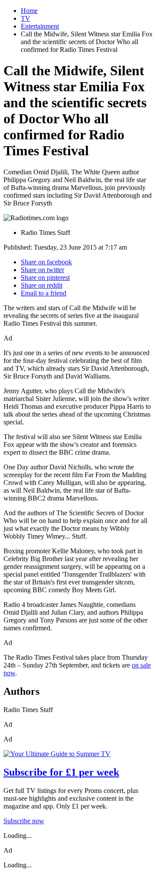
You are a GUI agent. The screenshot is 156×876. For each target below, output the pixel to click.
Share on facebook (46, 262)
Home (29, 10)
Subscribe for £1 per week (61, 772)
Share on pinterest (45, 277)
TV (25, 18)
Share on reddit (41, 285)
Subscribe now (23, 821)
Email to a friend (43, 293)
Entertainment (40, 26)
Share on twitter (42, 269)
